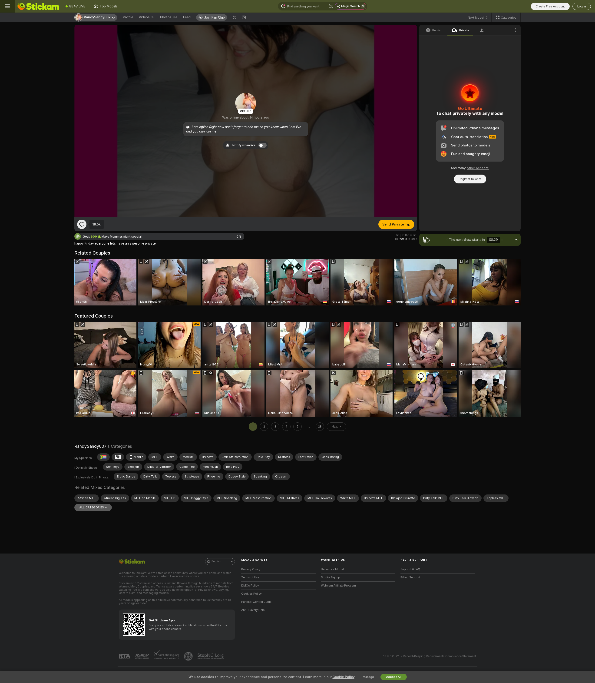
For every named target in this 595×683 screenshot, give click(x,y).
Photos (168, 17)
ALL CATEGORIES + (93, 507)
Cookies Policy (251, 593)
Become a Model (332, 569)
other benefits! (478, 168)
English (216, 561)
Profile (128, 17)
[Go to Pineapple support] (189, 656)
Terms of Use (250, 577)
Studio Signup (330, 577)
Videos (146, 17)
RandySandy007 (90, 446)
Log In (581, 6)
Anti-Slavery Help (253, 610)
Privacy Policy (250, 569)
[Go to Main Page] (38, 6)
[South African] (103, 457)
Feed (187, 17)
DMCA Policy (250, 585)
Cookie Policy (343, 677)
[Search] (330, 6)
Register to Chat (470, 179)
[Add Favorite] (81, 224)
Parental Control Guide (256, 601)
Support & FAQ (410, 569)
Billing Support (410, 577)
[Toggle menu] (7, 6)
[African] (118, 457)
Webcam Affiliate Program (338, 585)
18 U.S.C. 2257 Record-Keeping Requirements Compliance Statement (429, 656)
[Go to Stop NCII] (211, 656)
